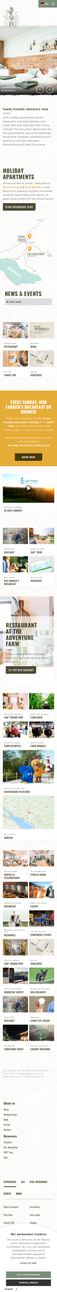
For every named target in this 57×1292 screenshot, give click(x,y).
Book (6, 1119)
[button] (43, 4)
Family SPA (9, 1223)
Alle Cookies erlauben (28, 1275)
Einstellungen (28, 1283)
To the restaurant (21, 670)
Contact (7, 1130)
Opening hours (10, 1114)
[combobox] (11, 1289)
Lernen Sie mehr (28, 1263)
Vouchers (8, 1142)
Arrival (7, 1124)
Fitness (33, 1223)
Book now (28, 457)
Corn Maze (35, 1207)
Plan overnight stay (19, 207)
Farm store (35, 1215)
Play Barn (8, 1215)
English (9, 1289)
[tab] (10, 1183)
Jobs (6, 1157)
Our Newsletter (11, 1147)
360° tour (8, 1152)
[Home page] (11, 18)
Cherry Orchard (11, 1207)
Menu (6, 1109)
